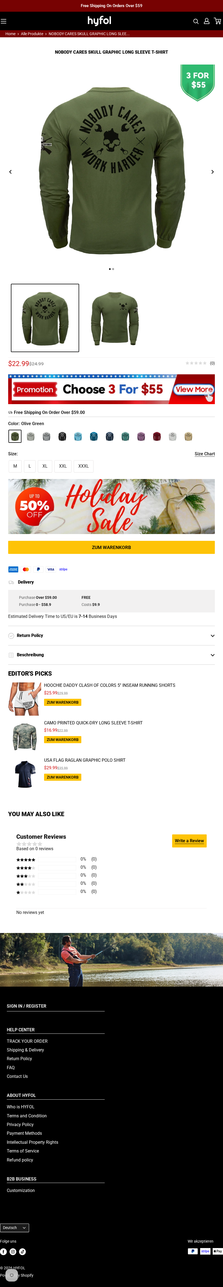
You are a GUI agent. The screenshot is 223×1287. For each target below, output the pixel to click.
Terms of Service (23, 1151)
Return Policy (19, 1058)
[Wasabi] (125, 436)
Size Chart (205, 453)
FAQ (11, 1067)
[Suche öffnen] (196, 21)
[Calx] (30, 436)
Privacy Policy (20, 1124)
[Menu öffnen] (3, 21)
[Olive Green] (14, 436)
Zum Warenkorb (111, 547)
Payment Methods (24, 1133)
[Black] (62, 436)
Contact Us (17, 1076)
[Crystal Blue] (78, 436)
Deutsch (10, 1227)
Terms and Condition (27, 1115)
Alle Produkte (32, 34)
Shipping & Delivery (25, 1050)
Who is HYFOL (21, 1106)
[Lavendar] (141, 436)
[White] (172, 436)
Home (10, 34)
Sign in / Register (26, 1006)
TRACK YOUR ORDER (27, 1041)
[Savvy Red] (156, 436)
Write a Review (189, 840)
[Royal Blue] (109, 436)
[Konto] (206, 21)
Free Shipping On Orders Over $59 (112, 5)
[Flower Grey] (46, 436)
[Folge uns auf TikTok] (22, 1251)
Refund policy (20, 1160)
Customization (21, 1190)
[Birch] (188, 436)
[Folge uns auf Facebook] (3, 1251)
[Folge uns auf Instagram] (13, 1251)
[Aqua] (93, 436)
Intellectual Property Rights (32, 1142)
